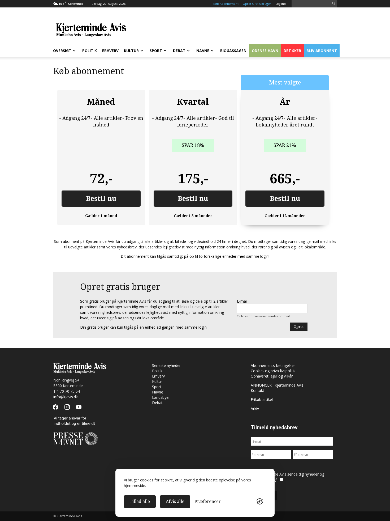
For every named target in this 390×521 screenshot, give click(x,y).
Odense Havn (265, 50)
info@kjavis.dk (65, 396)
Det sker (292, 50)
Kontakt (257, 390)
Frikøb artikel (262, 399)
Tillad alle (140, 501)
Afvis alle (175, 501)
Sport (156, 50)
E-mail (242, 301)
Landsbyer (161, 397)
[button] (334, 4)
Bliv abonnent (321, 50)
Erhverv (110, 50)
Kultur (131, 50)
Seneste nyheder (166, 365)
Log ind (280, 4)
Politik (89, 50)
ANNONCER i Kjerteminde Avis (277, 385)
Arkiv (255, 408)
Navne (202, 50)
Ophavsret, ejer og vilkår (272, 376)
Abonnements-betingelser (273, 365)
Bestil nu (101, 198)
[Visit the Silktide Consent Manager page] (259, 501)
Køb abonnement (226, 4)
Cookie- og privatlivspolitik (273, 370)
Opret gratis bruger (257, 4)
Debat (179, 50)
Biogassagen (233, 50)
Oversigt (62, 50)
